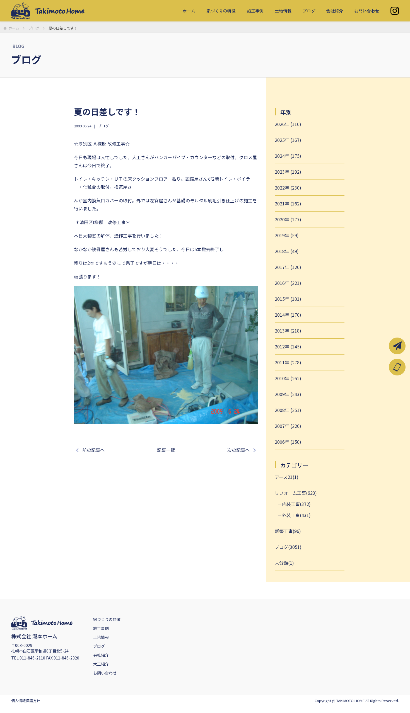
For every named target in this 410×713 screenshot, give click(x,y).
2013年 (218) (288, 330)
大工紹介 (101, 664)
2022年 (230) (288, 187)
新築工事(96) (288, 531)
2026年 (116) (288, 124)
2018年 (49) (287, 251)
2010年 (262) (288, 378)
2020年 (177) (288, 219)
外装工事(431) (296, 515)
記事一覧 (166, 450)
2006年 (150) (288, 441)
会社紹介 (334, 11)
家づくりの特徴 (221, 11)
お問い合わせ (366, 11)
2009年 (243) (288, 394)
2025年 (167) (288, 140)
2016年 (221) (288, 283)
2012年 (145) (288, 346)
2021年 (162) (288, 203)
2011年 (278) (288, 362)
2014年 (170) (288, 314)
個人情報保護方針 (25, 700)
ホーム (189, 11)
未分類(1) (284, 562)
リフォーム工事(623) (296, 492)
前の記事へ (93, 450)
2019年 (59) (287, 235)
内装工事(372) (296, 504)
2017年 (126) (288, 267)
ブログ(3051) (288, 547)
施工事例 (255, 11)
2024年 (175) (288, 155)
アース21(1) (286, 477)
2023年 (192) (288, 171)
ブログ (309, 11)
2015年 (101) (288, 298)
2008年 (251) (288, 410)
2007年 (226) (288, 426)
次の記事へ (238, 450)
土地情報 (283, 11)
